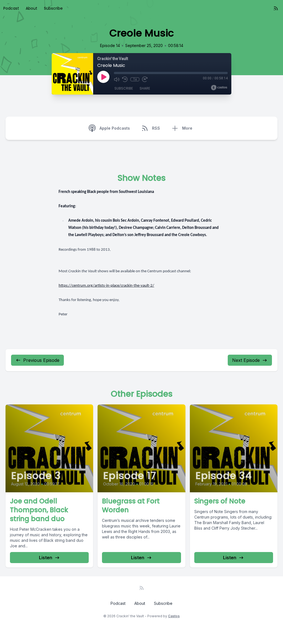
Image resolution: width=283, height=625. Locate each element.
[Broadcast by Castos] (219, 87)
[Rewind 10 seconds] (125, 79)
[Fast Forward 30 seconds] (145, 79)
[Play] (103, 77)
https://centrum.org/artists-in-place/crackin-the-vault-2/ (106, 286)
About (31, 8)
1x (135, 79)
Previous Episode (41, 360)
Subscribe (53, 8)
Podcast (11, 8)
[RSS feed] (276, 8)
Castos (174, 616)
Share (145, 88)
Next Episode (246, 360)
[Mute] (116, 79)
